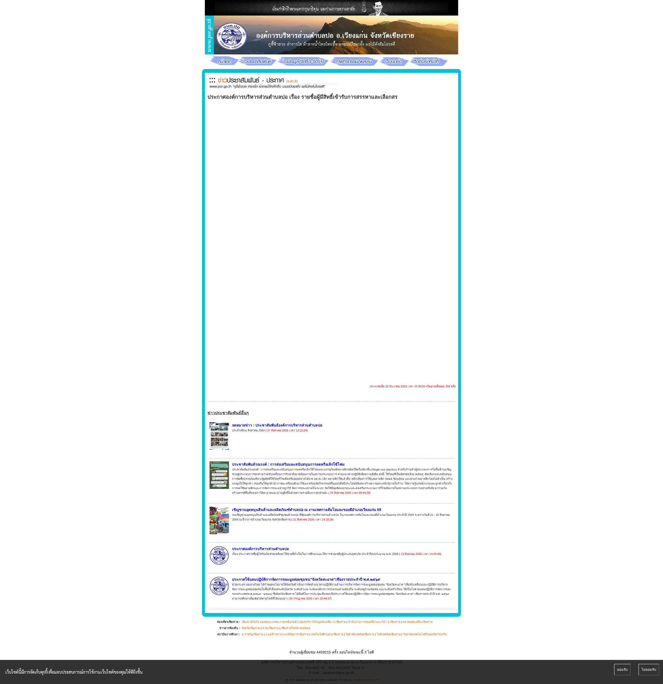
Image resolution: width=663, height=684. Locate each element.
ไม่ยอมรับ (649, 670)
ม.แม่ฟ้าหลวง (273, 634)
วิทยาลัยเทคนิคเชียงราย (359, 634)
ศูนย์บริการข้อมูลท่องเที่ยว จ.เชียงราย (323, 621)
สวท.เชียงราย (270, 628)
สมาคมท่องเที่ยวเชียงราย (417, 621)
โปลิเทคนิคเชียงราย (389, 634)
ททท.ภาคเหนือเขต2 (285, 621)
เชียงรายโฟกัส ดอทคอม (256, 621)
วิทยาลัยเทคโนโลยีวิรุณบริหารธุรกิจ (425, 634)
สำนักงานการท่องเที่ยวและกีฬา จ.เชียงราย (374, 621)
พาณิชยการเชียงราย (296, 634)
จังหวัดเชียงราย (251, 628)
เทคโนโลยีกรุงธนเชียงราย (327, 634)
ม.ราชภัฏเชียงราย (252, 634)
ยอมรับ (622, 670)
